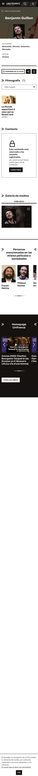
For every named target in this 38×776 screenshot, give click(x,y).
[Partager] (28, 71)
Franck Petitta (5, 287)
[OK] (19, 772)
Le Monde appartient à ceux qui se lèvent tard (8, 110)
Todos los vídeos (10, 380)
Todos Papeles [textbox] (9, 87)
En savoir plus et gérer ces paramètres (16, 767)
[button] (28, 209)
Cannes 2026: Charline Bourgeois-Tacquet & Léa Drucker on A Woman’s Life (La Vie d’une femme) (15, 360)
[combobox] (19, 87)
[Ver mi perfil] (33, 4)
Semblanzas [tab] (19, 201)
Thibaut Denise (21, 284)
